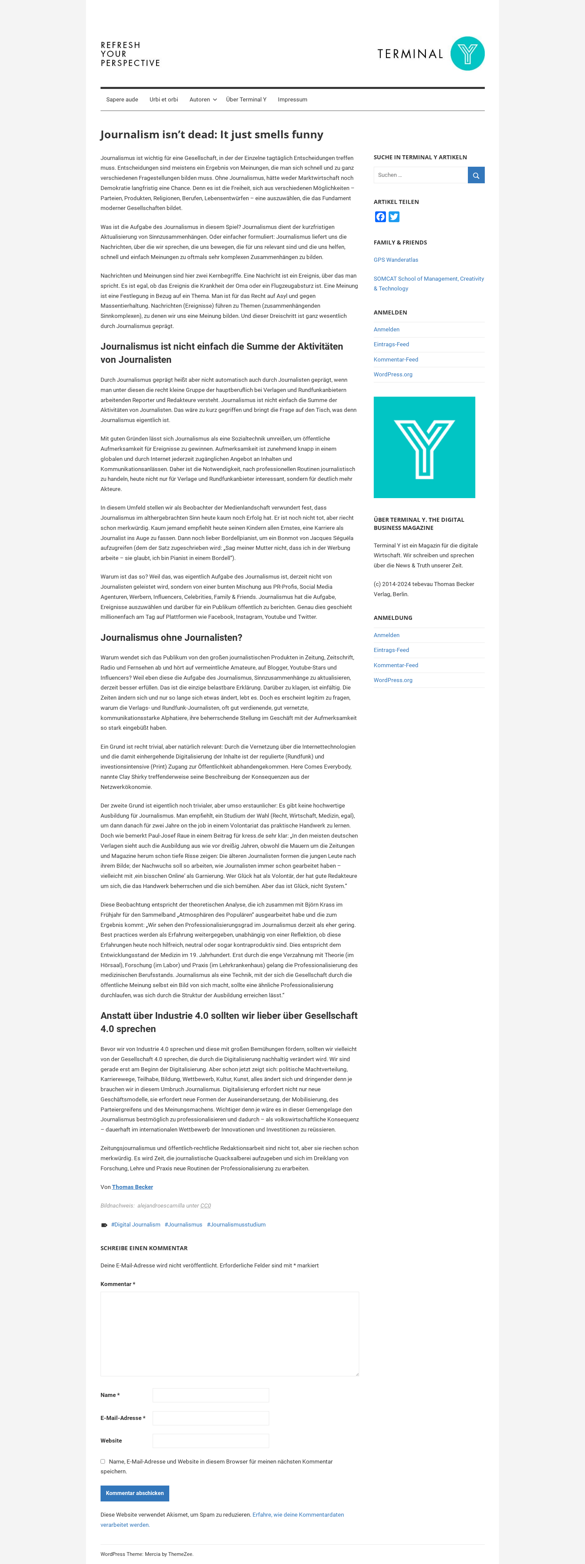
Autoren (200, 99)
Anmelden (386, 329)
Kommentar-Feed (396, 359)
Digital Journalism (137, 1224)
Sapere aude (122, 99)
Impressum (292, 99)
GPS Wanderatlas (396, 259)
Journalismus (185, 1224)
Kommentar (118, 1284)
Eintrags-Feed (391, 344)
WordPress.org (393, 374)
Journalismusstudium (238, 1224)
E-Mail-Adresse (123, 1418)
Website (111, 1440)
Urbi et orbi (164, 99)
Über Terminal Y (246, 99)
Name (110, 1395)
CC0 (205, 1205)
